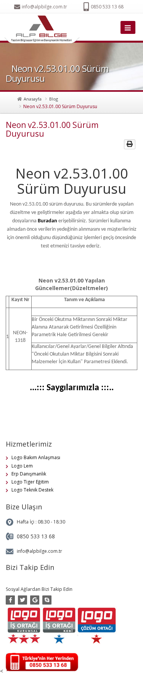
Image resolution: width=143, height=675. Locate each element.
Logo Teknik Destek (32, 490)
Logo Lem (22, 466)
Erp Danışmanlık (28, 474)
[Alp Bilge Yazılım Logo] (44, 29)
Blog (53, 99)
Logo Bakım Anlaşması (35, 457)
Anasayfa (33, 99)
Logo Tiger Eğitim (30, 482)
